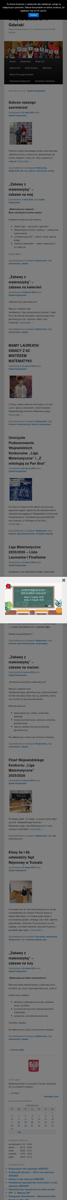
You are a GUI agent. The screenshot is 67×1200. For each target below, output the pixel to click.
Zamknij (33, 15)
